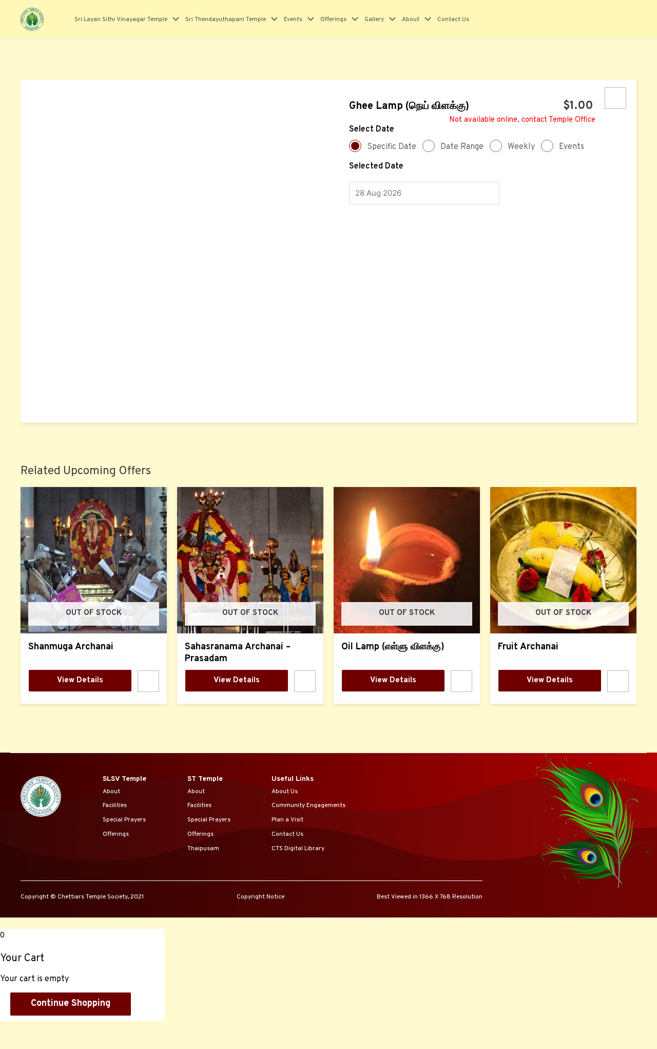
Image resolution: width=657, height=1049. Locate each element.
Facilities (115, 805)
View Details (80, 680)
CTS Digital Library (298, 849)
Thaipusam (203, 849)
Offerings (333, 19)
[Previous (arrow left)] (20, 1043)
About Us (285, 792)
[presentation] (173, 19)
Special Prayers (124, 820)
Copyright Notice (260, 897)
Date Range (462, 147)
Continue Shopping (70, 1003)
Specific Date (391, 147)
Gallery (374, 19)
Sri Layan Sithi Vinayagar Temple (120, 19)
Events (293, 19)
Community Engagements (308, 805)
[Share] (63, 1029)
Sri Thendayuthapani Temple (225, 19)
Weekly (521, 147)
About (410, 19)
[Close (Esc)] (20, 1029)
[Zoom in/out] (149, 1029)
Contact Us (453, 19)
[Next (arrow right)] (63, 1043)
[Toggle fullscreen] (106, 1029)
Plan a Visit (287, 820)
